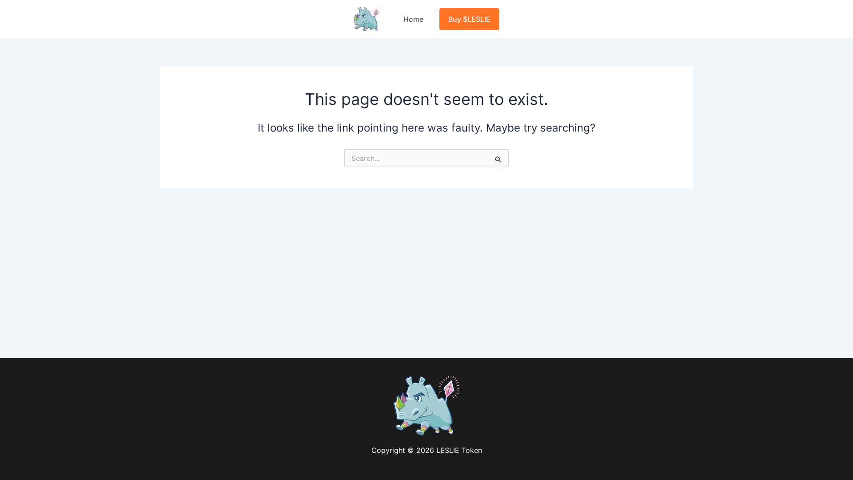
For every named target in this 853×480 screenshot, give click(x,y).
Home (413, 19)
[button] (469, 19)
